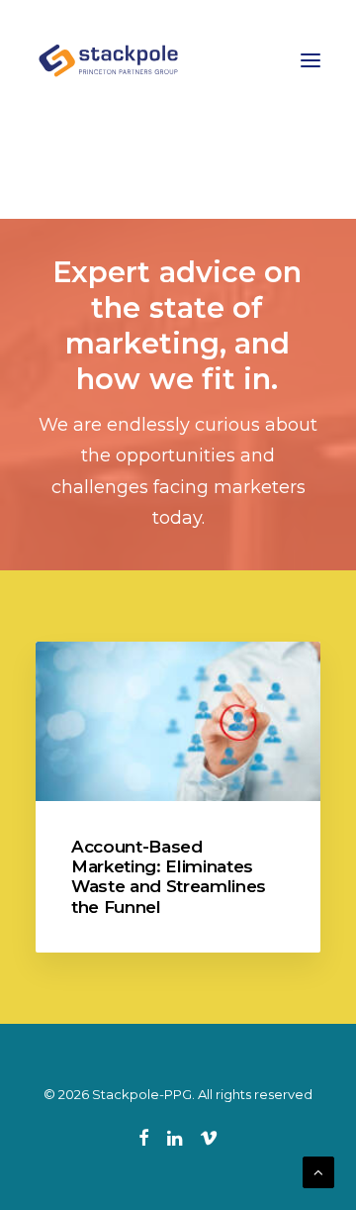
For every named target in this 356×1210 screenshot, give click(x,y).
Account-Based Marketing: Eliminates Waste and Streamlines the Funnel (168, 877)
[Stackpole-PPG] (110, 60)
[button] (310, 60)
